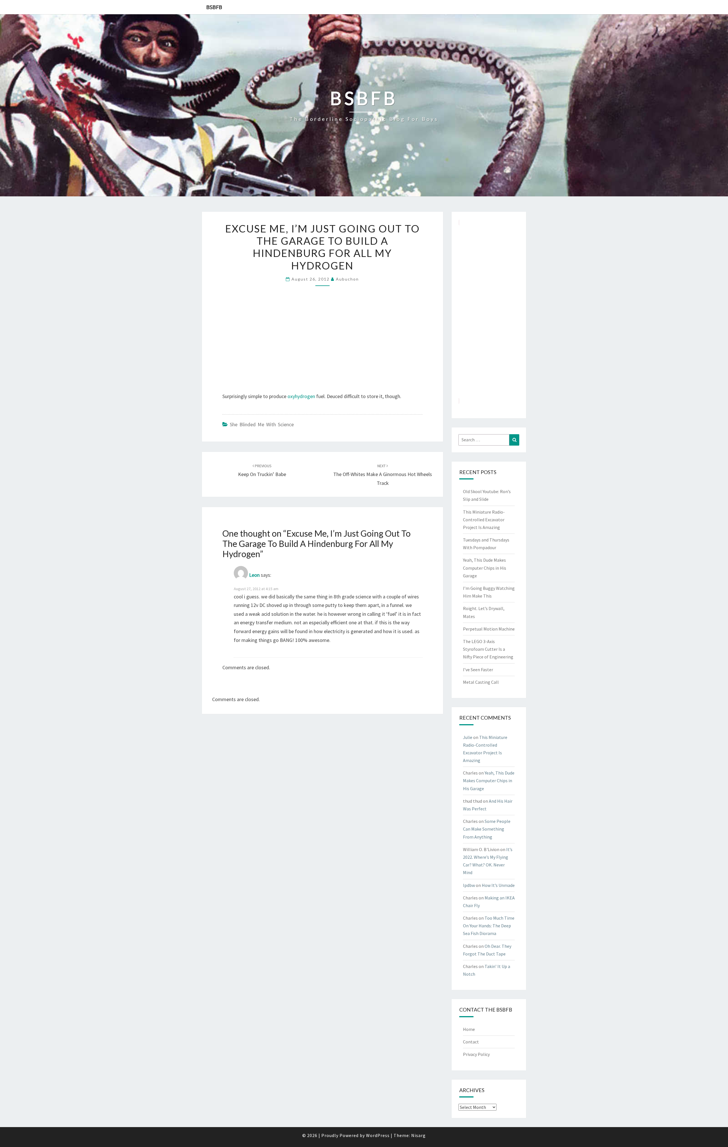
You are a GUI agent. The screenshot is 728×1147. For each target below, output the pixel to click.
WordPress (378, 1135)
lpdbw (469, 885)
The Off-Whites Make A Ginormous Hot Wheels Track (382, 474)
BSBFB (214, 7)
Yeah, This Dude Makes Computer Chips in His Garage (484, 567)
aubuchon (347, 279)
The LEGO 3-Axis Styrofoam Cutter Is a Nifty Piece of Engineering (488, 649)
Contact (471, 1042)
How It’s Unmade (498, 885)
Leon (254, 575)
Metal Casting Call (481, 682)
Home (469, 1029)
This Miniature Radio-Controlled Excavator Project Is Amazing (484, 519)
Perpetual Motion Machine (489, 629)
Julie (467, 737)
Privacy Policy (476, 1054)
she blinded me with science (262, 424)
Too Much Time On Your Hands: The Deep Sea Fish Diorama (488, 925)
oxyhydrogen (301, 396)
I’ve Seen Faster (478, 669)
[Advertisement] (489, 311)
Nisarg (418, 1135)
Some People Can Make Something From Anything (486, 828)
